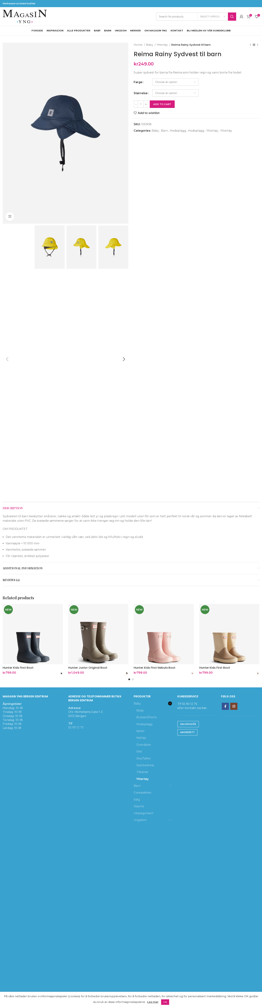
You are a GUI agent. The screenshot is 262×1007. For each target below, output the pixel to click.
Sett (139, 751)
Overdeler (143, 744)
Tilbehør (142, 772)
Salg (137, 799)
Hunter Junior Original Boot (87, 668)
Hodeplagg (178, 130)
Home (138, 44)
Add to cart (162, 104)
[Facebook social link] (225, 706)
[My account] (241, 16)
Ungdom (140, 820)
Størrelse (141, 93)
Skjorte (139, 806)
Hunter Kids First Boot (18, 668)
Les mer (152, 1002)
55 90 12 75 (76, 727)
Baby (150, 44)
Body (140, 710)
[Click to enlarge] (9, 216)
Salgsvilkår (188, 724)
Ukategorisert (143, 813)
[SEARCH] (232, 16)
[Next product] (257, 45)
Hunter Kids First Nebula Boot (154, 668)
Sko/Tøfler (143, 758)
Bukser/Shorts (146, 717)
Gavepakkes (142, 792)
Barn (164, 130)
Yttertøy (162, 44)
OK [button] (165, 1002)
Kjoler (140, 731)
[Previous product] (250, 45)
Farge (138, 82)
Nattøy (141, 737)
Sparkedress (145, 765)
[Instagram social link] (233, 706)
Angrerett (187, 732)
